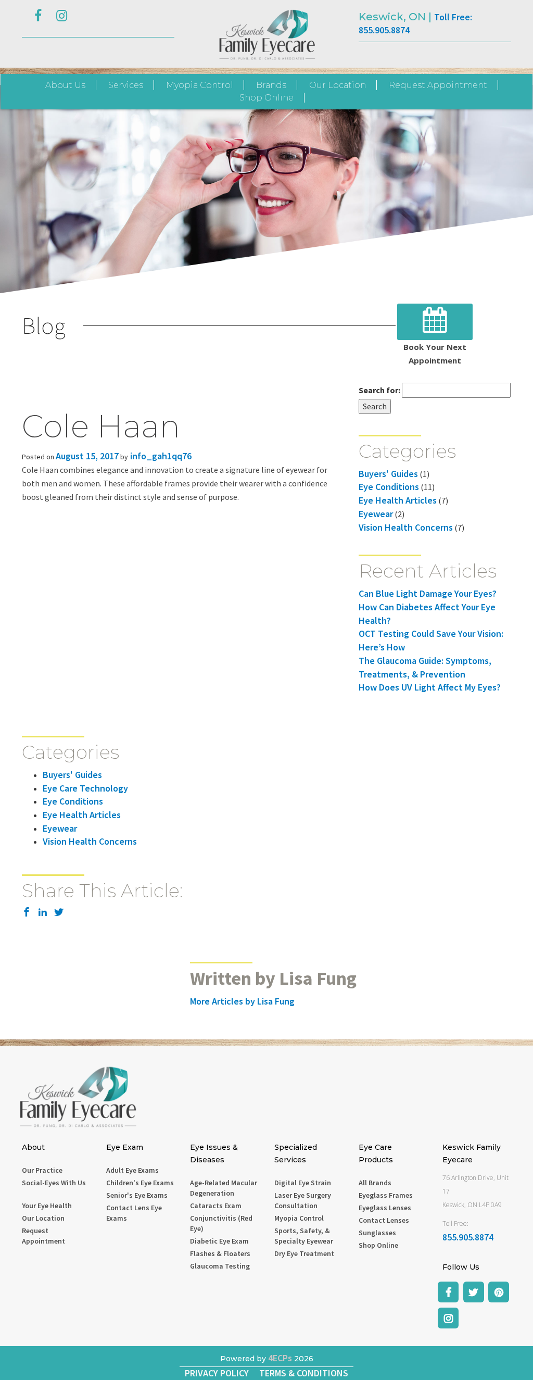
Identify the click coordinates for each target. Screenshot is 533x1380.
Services (125, 85)
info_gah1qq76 (160, 456)
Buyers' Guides (388, 474)
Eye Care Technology (85, 788)
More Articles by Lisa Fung (242, 1001)
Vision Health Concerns (406, 527)
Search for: (379, 390)
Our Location (337, 85)
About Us (65, 85)
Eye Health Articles (398, 500)
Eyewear (376, 514)
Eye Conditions (389, 487)
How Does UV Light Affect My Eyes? (430, 687)
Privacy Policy (217, 1373)
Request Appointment (438, 85)
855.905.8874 (467, 1237)
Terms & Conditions (303, 1373)
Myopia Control (199, 85)
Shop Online (266, 98)
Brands (271, 85)
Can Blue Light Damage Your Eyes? (428, 593)
